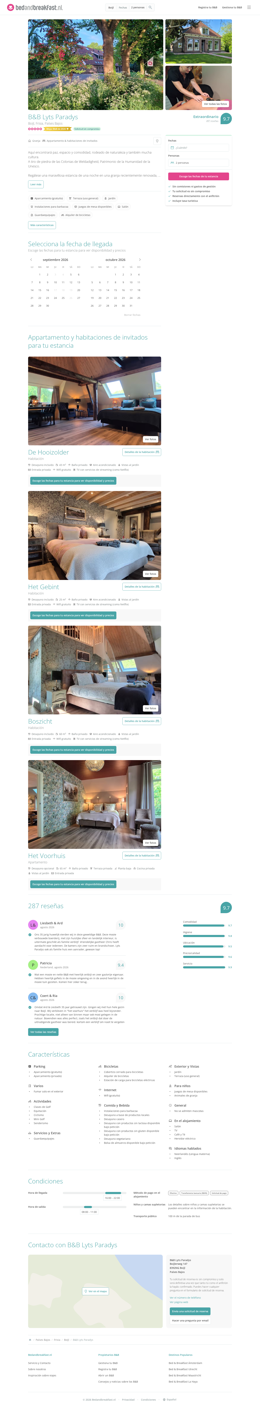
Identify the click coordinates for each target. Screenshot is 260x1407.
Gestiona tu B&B (108, 1363)
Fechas (123, 7)
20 (78, 290)
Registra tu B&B (107, 1369)
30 (47, 305)
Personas (173, 155)
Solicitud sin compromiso (87, 128)
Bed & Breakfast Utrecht (183, 1369)
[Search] (150, 7)
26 (71, 298)
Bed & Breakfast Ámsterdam (185, 1363)
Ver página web (179, 1302)
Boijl (111, 7)
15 (39, 290)
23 (47, 298)
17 (55, 290)
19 (71, 290)
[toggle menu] (249, 7)
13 (78, 282)
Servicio (187, 963)
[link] (35, 7)
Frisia (39, 123)
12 (71, 282)
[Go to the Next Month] (139, 259)
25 (63, 298)
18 (63, 290)
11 (63, 282)
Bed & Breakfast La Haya (183, 1381)
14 (32, 290)
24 (55, 298)
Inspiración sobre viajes (42, 1375)
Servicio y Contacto (39, 1363)
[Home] (30, 1340)
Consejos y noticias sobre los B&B (118, 1381)
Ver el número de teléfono (185, 1297)
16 (47, 290)
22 (39, 298)
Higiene (187, 932)
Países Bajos (53, 123)
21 (32, 298)
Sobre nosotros (37, 1369)
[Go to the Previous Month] (31, 259)
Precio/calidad (191, 953)
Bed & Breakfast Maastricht (185, 1375)
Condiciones (148, 1399)
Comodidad (190, 921)
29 (39, 305)
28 (32, 305)
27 (78, 298)
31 (131, 305)
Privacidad (128, 1399)
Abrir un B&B (106, 1375)
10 (55, 282)
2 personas (138, 7)
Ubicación (189, 942)
